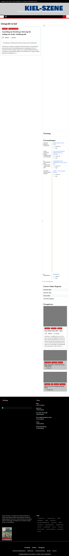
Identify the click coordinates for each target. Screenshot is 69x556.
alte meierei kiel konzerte (40, 529)
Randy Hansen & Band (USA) (58, 143)
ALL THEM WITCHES (46, 526)
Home (37, 403)
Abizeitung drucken (52, 520)
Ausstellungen (47, 362)
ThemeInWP (47, 554)
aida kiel (60, 522)
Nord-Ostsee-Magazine (48, 298)
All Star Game (39, 526)
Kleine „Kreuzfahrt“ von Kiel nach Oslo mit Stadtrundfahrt (54, 365)
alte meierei (54, 526)
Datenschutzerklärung (41, 426)
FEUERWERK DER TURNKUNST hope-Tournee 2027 (60, 162)
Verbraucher (62, 384)
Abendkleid (58, 518)
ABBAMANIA (56, 274)
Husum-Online (46, 295)
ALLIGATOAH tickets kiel (59, 524)
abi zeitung (46, 520)
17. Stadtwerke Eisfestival (40, 518)
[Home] (2, 16)
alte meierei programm (60, 529)
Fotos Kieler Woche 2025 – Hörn (53, 331)
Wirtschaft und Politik (13, 28)
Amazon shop (39, 531)
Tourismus (60, 328)
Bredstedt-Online (47, 289)
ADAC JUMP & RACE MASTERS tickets (43, 522)
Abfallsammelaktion (40, 520)
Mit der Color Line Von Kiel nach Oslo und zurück (54, 387)
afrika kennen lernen (54, 522)
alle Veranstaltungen (48, 281)
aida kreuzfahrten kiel (40, 524)
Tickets (37, 422)
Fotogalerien (47, 328)
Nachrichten (4, 28)
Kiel (52, 384)
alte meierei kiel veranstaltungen (50, 529)
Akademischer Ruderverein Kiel (49, 524)
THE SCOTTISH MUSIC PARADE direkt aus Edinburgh (59, 153)
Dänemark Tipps (47, 292)
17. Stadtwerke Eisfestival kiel (51, 518)
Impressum (38, 408)
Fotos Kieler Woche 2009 (41, 412)
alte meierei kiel (60, 526)
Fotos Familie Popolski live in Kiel (43, 417)
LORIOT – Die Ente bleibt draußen (59, 171)
